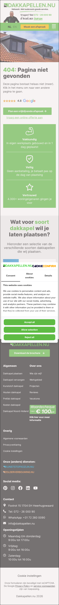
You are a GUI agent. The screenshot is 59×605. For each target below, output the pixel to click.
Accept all (29, 322)
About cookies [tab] (29, 275)
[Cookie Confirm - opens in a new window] (44, 266)
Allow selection (29, 329)
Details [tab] (48, 275)
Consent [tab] (10, 275)
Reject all (29, 337)
